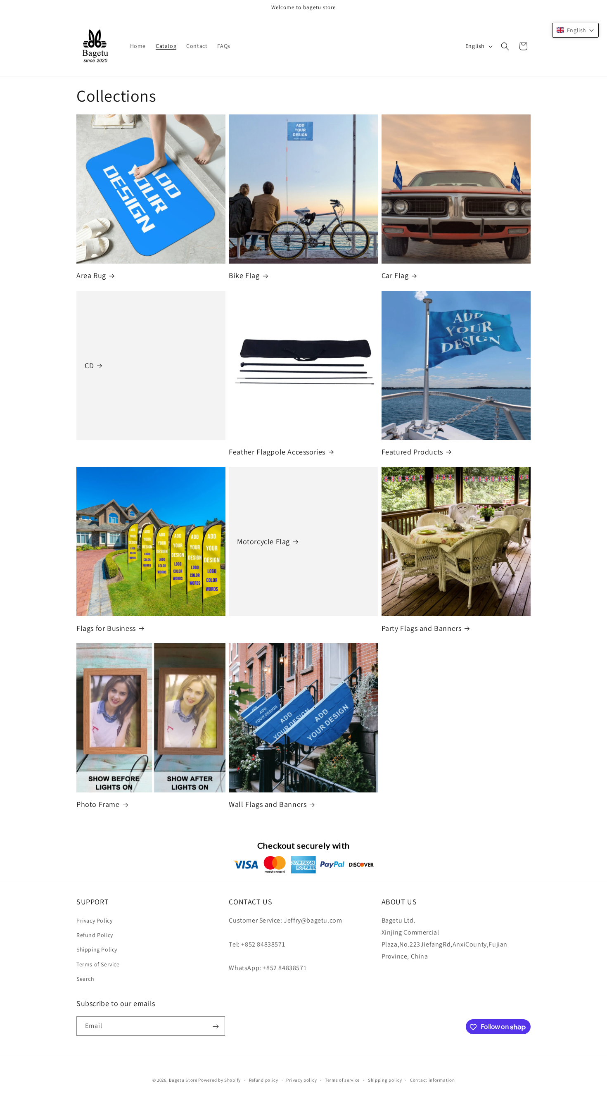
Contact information (432, 1079)
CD (89, 365)
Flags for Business (106, 628)
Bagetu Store (183, 1080)
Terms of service (342, 1079)
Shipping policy (385, 1079)
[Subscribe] (215, 1026)
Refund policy (263, 1079)
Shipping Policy (96, 950)
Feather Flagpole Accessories (277, 452)
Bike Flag (244, 275)
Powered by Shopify (219, 1080)
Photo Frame (98, 804)
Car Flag (395, 275)
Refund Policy (94, 935)
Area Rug (91, 275)
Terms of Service (98, 964)
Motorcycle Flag (263, 541)
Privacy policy (301, 1079)
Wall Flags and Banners (267, 804)
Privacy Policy (94, 920)
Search (85, 978)
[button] (505, 46)
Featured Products (412, 452)
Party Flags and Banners (422, 628)
